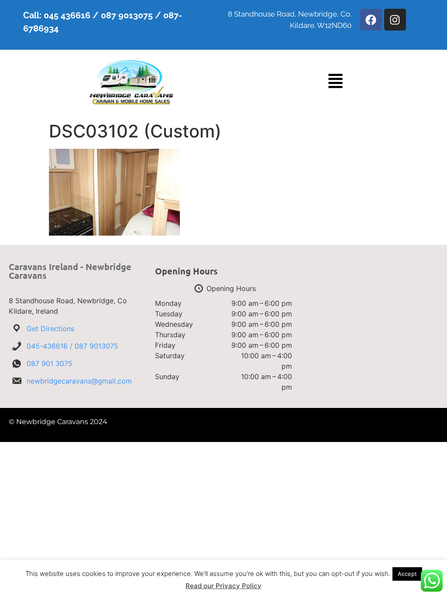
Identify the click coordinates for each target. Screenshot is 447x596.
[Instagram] (395, 20)
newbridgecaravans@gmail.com (79, 381)
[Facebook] (371, 20)
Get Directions (50, 328)
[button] (335, 82)
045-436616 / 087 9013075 (72, 346)
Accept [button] (407, 573)
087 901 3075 (49, 363)
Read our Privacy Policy (223, 586)
